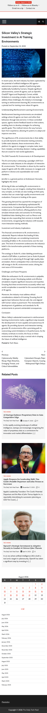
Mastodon (6, 702)
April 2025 (5, 677)
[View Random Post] (39, 21)
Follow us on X (13, 5)
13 (23, 591)
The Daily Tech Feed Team (11, 420)
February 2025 (6, 685)
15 (35, 591)
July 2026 (5, 618)
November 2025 (7, 650)
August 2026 (6, 615)
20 (23, 595)
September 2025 (7, 657)
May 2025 (5, 673)
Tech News (14, 343)
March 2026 (5, 634)
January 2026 (6, 642)
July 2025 (5, 665)
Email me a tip (17, 8)
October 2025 (6, 654)
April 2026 (5, 630)
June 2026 (5, 622)
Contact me (30, 8)
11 (10, 591)
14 (29, 591)
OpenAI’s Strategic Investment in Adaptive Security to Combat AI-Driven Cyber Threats (22, 547)
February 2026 (6, 638)
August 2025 (6, 661)
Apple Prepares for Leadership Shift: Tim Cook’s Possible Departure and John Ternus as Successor (23, 481)
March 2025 (5, 681)
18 (11, 595)
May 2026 (5, 626)
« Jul (22, 609)
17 (4, 595)
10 (5, 591)
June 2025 (5, 669)
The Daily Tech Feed (31, 710)
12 (17, 591)
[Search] (43, 21)
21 (29, 595)
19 (17, 595)
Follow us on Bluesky (30, 5)
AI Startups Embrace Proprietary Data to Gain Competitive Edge (23, 416)
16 (42, 591)
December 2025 (7, 646)
